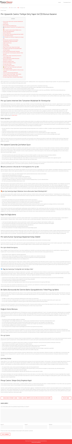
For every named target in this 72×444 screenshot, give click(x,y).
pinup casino (14, 115)
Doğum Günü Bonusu (7, 42)
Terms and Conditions (36, 442)
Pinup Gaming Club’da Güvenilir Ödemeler (11, 51)
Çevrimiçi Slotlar (6, 45)
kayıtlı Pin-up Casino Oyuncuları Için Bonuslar (13, 67)
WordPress (45, 440)
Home (59, 2)
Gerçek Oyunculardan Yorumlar (9, 62)
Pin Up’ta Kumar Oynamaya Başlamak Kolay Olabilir (13, 34)
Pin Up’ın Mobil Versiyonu (8, 35)
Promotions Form (67, 2)
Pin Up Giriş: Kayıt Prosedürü (8, 65)
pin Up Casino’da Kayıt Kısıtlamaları (11, 72)
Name (2, 424)
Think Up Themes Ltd (33, 440)
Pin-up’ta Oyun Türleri (7, 64)
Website (50, 424)
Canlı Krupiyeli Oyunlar (7, 68)
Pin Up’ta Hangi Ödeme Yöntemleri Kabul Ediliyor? (13, 77)
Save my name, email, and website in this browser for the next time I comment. (17, 430)
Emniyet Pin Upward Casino (8, 61)
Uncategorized (22, 7)
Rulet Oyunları (6, 24)
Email (26, 424)
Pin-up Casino (6, 44)
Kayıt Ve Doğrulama (7, 32)
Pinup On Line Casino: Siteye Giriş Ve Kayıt (11, 47)
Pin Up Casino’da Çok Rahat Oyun (9, 25)
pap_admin (5, 7)
